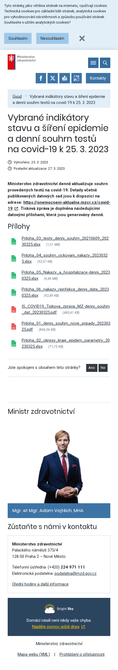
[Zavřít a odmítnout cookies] (82, 38)
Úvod (17, 96)
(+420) (66, 567)
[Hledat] (105, 63)
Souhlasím (18, 38)
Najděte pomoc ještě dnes (56, 626)
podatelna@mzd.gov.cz (76, 573)
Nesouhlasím (52, 38)
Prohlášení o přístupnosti (82, 654)
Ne (103, 368)
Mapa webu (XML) (34, 654)
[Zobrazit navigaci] (93, 63)
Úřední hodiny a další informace (40, 584)
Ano (91, 368)
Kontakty (98, 78)
